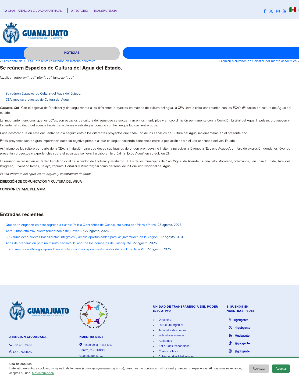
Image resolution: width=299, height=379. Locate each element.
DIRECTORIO (79, 10)
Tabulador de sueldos (172, 330)
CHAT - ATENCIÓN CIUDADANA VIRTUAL (35, 10)
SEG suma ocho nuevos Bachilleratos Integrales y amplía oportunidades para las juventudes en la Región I (82, 237)
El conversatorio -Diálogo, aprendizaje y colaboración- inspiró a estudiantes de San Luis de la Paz (76, 249)
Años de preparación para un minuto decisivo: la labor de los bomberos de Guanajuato (69, 243)
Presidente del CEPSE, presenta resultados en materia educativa (48, 61)
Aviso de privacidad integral (176, 356)
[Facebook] (265, 11)
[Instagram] (279, 11)
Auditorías (165, 340)
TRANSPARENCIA (105, 10)
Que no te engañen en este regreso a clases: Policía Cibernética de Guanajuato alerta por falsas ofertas (81, 225)
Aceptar (281, 368)
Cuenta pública (168, 351)
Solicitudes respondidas (173, 346)
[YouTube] (285, 11)
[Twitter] (272, 11)
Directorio (164, 319)
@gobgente (240, 320)
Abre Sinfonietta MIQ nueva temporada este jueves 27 (45, 231)
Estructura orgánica (171, 325)
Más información (43, 373)
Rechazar (259, 368)
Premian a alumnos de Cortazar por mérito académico (258, 61)
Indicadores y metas (171, 335)
